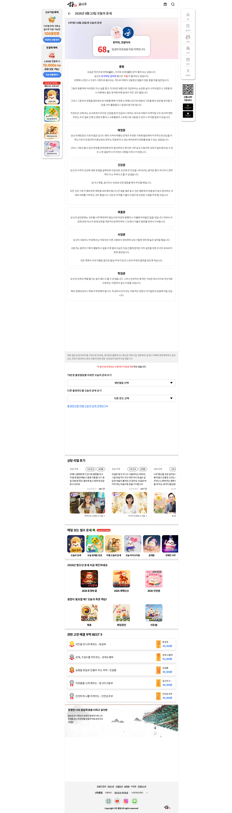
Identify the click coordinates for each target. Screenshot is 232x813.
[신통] (71, 4)
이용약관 (108, 793)
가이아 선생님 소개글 (136, 516)
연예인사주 (142, 786)
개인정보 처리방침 (121, 792)
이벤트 (165, 4)
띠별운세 (119, 786)
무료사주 (110, 786)
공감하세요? (94, 489)
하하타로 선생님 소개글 (93, 516)
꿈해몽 (126, 786)
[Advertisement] (121, 325)
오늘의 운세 (101, 786)
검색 (173, 4)
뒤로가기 (69, 13)
